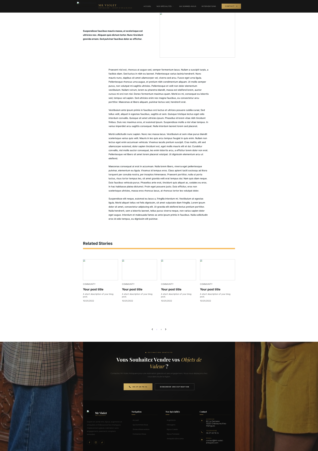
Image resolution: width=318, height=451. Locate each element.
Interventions (209, 6)
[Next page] (165, 329)
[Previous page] (152, 329)
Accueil (147, 6)
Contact (230, 6)
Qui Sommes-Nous (187, 6)
